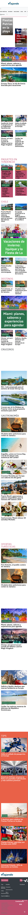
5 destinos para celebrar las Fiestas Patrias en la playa (12, 820)
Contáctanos (19, 901)
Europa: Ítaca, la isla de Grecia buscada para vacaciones (13, 84)
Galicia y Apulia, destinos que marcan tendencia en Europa (13, 687)
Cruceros (8, 887)
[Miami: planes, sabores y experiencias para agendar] (14, 303)
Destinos (10, 11)
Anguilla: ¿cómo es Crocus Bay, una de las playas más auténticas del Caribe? (13, 456)
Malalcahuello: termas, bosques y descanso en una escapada (6, 269)
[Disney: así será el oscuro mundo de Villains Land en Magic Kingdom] (7, 133)
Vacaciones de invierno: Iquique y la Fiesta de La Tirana (14, 249)
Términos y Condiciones (4, 912)
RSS (20, 904)
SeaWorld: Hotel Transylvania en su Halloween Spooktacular (7, 125)
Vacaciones (16, 11)
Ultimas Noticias (3, 887)
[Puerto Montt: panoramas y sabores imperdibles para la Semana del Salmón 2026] (7, 207)
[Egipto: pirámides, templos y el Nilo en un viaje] (21, 167)
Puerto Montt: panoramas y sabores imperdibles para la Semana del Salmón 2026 (6, 216)
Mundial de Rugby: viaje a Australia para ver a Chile (6, 174)
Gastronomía (9, 889)
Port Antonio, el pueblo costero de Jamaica (6, 290)
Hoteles (8, 884)
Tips (25, 11)
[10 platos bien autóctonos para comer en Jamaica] (21, 284)
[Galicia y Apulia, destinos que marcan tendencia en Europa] (21, 333)
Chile (21, 11)
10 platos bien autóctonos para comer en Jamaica (21, 291)
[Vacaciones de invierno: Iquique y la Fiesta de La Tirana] (14, 231)
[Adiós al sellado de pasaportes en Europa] (21, 118)
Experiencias (4, 896)
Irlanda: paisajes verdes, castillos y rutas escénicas (5, 192)
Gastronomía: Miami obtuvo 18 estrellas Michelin (13, 519)
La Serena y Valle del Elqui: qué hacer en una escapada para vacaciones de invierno (21, 270)
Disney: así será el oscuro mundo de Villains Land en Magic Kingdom (6, 141)
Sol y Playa (7, 892)
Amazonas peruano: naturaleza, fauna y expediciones (21, 191)
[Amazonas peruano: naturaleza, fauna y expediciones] (21, 183)
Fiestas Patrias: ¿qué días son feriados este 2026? (13, 843)
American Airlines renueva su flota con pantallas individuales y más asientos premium (13, 779)
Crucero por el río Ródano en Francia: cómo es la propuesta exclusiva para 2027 (13, 409)
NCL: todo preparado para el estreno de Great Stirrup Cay (12, 388)
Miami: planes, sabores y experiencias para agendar (11, 64)
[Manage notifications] (24, 912)
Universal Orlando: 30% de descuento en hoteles (11, 866)
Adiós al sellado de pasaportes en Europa (20, 124)
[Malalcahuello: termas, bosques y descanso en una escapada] (7, 261)
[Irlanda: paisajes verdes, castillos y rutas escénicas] (7, 183)
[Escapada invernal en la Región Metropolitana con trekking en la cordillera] (21, 207)
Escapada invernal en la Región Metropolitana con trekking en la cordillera (20, 216)
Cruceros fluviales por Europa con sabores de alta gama (12, 477)
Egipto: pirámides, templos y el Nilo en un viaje (20, 174)
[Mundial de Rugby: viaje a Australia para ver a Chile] (7, 167)
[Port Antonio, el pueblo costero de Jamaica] (7, 284)
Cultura (8, 896)
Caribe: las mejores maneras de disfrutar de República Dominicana (19, 142)
